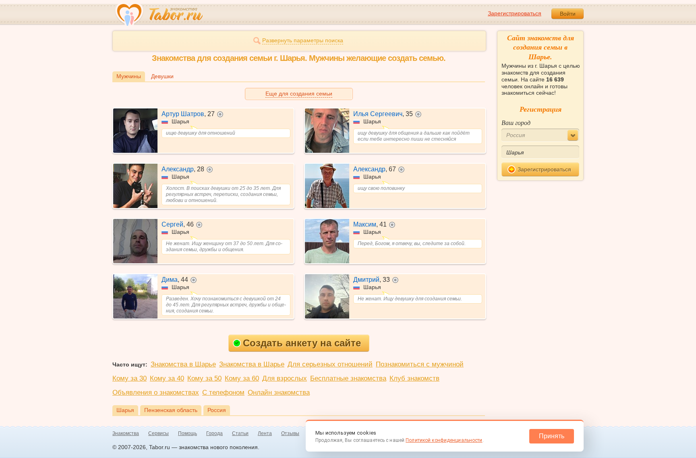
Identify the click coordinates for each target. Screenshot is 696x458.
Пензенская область (170, 410)
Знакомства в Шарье (183, 364)
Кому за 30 (129, 378)
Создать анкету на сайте (302, 342)
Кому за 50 (204, 378)
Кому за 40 (167, 378)
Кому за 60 (242, 378)
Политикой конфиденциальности (444, 440)
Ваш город (515, 122)
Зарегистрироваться (514, 13)
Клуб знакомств (414, 378)
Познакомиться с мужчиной (420, 364)
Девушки (162, 76)
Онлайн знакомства (279, 392)
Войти (568, 13)
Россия (216, 410)
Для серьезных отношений (330, 364)
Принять (551, 436)
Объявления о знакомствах (155, 392)
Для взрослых (284, 378)
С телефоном (223, 392)
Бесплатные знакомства (348, 378)
